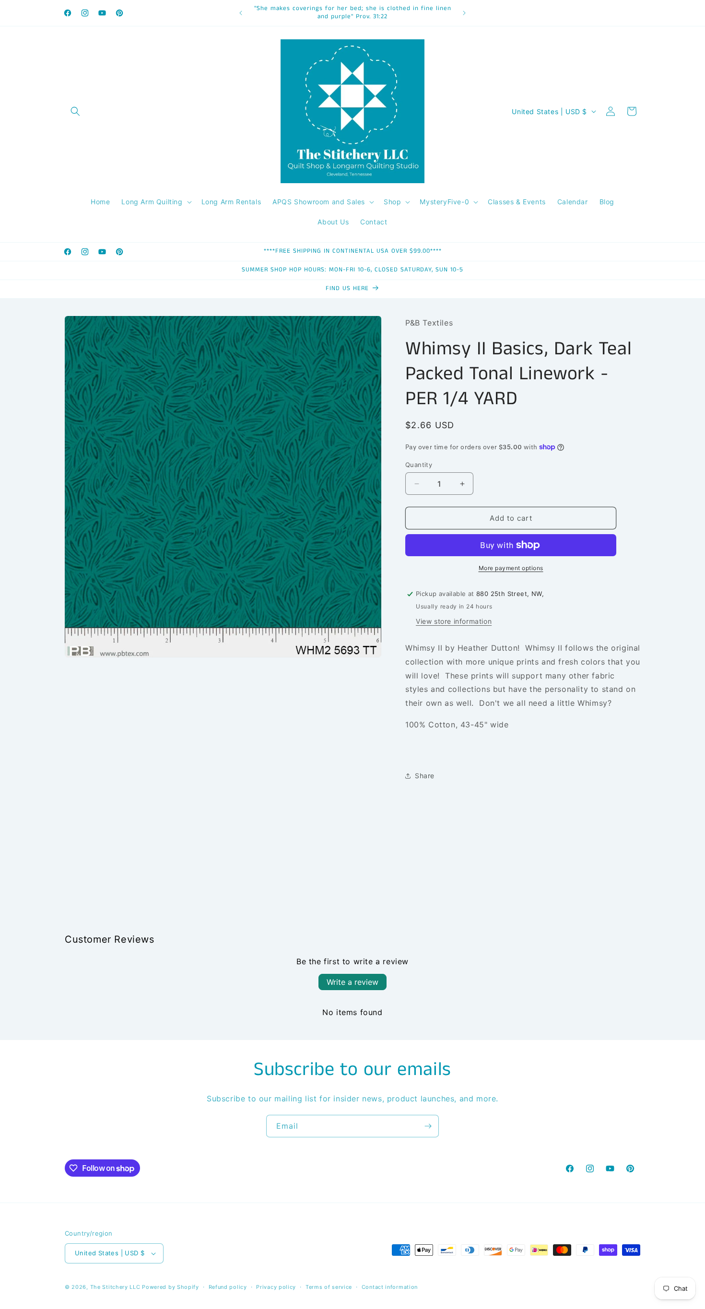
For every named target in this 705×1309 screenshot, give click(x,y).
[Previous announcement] (240, 13)
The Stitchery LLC (115, 1287)
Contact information (390, 1287)
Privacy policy (276, 1287)
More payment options (511, 568)
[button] (75, 111)
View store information (454, 621)
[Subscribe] (427, 1126)
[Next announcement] (464, 13)
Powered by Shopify (170, 1287)
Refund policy (228, 1287)
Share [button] (425, 775)
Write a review (352, 982)
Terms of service (329, 1287)
